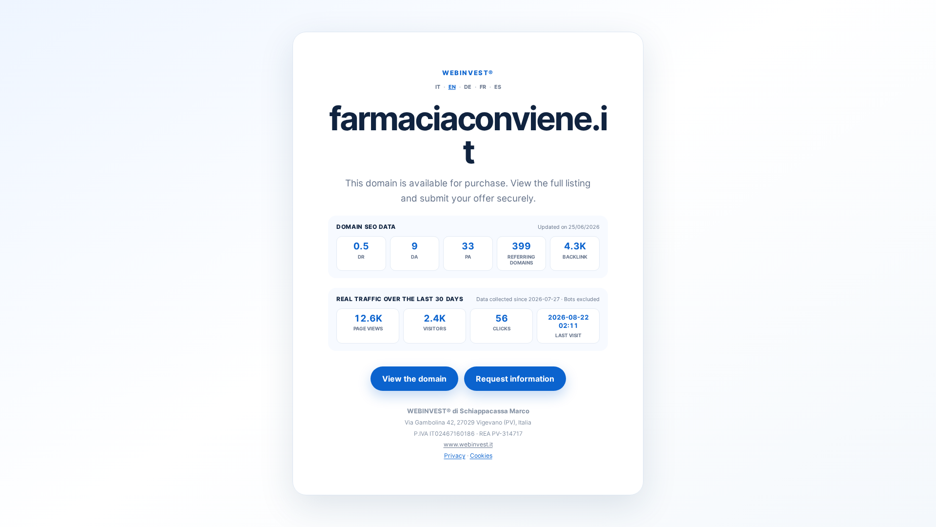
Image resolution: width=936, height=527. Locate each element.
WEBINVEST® (468, 73)
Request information (515, 379)
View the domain (414, 379)
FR (483, 86)
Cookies (481, 455)
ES (497, 86)
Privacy (455, 455)
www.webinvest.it (468, 444)
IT (437, 86)
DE (467, 86)
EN (452, 86)
